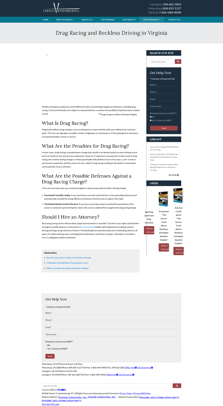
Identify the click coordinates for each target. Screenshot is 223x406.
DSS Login (54, 404)
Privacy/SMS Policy (142, 393)
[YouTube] (62, 389)
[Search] (178, 61)
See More (173, 175)
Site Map (46, 404)
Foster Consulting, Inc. (101, 397)
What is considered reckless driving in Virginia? (68, 268)
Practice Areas (64, 20)
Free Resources (151, 20)
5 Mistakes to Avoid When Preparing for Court (67, 263)
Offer (154, 183)
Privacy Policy (126, 393)
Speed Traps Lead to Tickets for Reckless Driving (69, 257)
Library (156, 139)
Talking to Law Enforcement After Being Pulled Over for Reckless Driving (164, 167)
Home (45, 20)
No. (153, 117)
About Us (86, 20)
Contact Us (174, 20)
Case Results (128, 20)
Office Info (130, 367)
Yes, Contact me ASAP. (161, 120)
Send (164, 128)
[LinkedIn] (60, 389)
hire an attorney (87, 227)
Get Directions (144, 367)
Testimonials (108, 20)
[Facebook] (58, 389)
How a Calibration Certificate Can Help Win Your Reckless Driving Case (164, 157)
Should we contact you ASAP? (163, 113)
